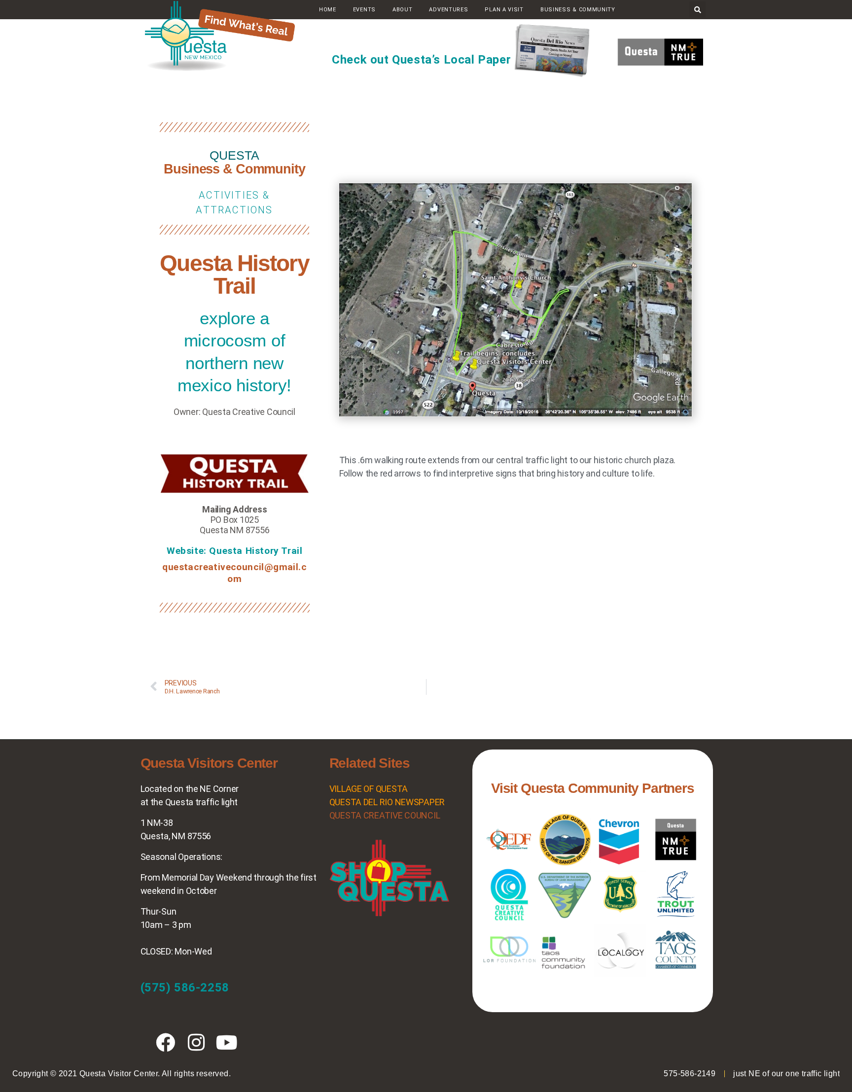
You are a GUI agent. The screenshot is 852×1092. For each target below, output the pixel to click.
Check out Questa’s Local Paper (421, 60)
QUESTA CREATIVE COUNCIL (384, 815)
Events (364, 9)
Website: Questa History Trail (234, 550)
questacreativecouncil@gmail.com (234, 573)
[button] (697, 9)
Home (327, 9)
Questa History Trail (234, 274)
